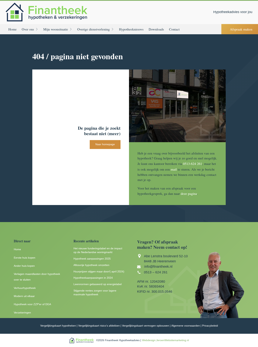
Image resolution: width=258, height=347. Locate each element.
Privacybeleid (210, 325)
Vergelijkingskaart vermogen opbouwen (145, 325)
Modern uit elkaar (24, 296)
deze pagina (189, 193)
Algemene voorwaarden (185, 325)
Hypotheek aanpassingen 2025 (92, 258)
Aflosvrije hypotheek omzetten (91, 265)
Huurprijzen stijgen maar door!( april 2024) (98, 271)
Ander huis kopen (24, 265)
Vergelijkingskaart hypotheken (58, 325)
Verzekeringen (22, 312)
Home (12, 29)
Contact (174, 29)
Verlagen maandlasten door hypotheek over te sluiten (37, 277)
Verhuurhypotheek (25, 288)
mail (174, 169)
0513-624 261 (192, 163)
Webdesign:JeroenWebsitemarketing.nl (165, 340)
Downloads (156, 29)
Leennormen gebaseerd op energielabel (97, 284)
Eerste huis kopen (24, 257)
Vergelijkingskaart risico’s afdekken (99, 325)
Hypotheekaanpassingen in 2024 (93, 277)
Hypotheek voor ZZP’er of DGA (32, 304)
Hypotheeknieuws (131, 29)
